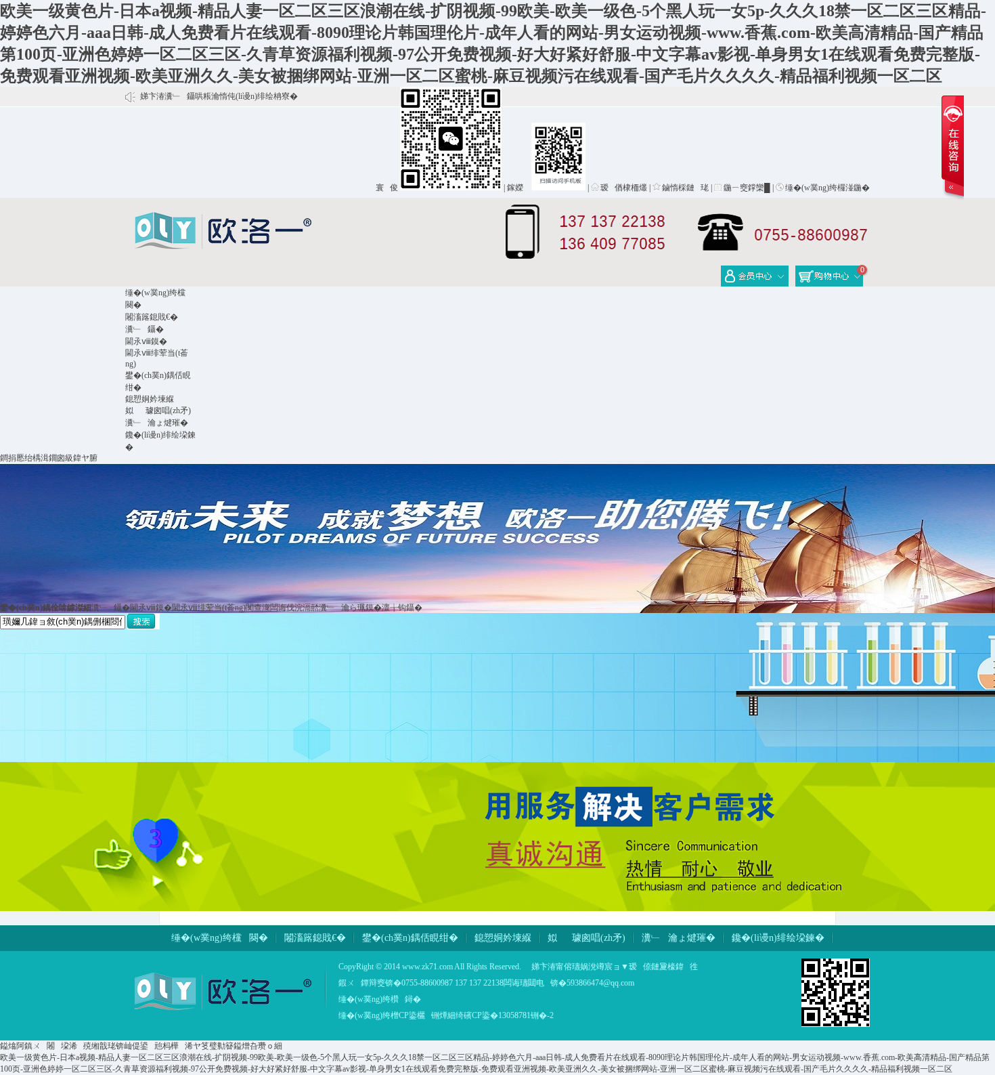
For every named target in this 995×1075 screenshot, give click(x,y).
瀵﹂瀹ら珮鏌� (350, 607)
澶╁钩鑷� (402, 607)
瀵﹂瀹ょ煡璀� (156, 422)
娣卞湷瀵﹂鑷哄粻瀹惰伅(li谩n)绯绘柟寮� (219, 96)
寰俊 (387, 187)
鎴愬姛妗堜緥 (149, 399)
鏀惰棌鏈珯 (685, 187)
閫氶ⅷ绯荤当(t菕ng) (209, 607)
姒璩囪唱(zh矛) (158, 410)
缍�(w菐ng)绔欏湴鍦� (827, 187)
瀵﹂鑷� (144, 329)
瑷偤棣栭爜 (623, 187)
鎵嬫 (518, 187)
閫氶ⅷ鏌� (146, 341)
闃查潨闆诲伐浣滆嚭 (282, 607)
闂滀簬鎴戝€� (151, 317)
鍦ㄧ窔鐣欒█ (747, 187)
